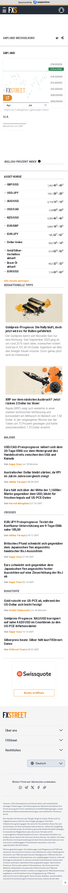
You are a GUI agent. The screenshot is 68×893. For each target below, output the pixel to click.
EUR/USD (13, 271)
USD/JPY (13, 193)
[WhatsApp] (20, 787)
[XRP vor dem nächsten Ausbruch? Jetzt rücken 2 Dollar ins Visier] (34, 380)
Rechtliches (13, 750)
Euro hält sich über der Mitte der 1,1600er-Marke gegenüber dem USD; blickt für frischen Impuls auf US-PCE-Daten (33, 493)
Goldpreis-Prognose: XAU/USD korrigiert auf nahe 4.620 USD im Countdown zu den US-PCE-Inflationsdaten (32, 622)
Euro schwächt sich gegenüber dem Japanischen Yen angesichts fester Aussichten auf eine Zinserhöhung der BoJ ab (33, 570)
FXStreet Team (17, 649)
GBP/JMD (9, 53)
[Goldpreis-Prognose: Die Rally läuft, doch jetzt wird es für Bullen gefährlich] (34, 308)
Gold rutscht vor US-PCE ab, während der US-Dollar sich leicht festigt (32, 602)
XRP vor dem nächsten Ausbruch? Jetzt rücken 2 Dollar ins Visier (32, 401)
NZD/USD (13, 217)
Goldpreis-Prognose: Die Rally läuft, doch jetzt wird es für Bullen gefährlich (33, 329)
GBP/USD (13, 184)
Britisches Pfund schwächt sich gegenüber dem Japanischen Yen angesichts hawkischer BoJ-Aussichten (33, 547)
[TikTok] (44, 787)
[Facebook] (38, 787)
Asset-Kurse (13, 176)
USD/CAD (13, 209)
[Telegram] (26, 787)
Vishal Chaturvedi (19, 610)
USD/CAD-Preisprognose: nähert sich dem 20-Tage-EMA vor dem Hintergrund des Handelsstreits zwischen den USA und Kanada (33, 452)
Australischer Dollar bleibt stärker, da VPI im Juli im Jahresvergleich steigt (32, 474)
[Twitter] (32, 787)
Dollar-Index (14, 242)
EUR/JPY (12, 234)
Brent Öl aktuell (12, 264)
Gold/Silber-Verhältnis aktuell (14, 254)
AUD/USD (13, 201)
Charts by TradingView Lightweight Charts (26, 110)
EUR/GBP (13, 225)
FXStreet (12, 8)
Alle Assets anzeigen (16, 280)
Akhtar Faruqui (17, 481)
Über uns (11, 730)
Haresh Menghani (19, 503)
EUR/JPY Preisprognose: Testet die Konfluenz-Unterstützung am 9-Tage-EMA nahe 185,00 (33, 525)
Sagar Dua (15, 464)
